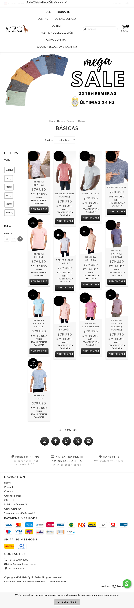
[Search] (84, 28)
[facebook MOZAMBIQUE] (55, 441)
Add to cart (39, 209)
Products (63, 11)
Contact (44, 18)
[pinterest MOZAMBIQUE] (88, 441)
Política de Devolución (56, 32)
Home (47, 11)
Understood (67, 602)
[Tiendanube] (114, 587)
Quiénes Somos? (65, 18)
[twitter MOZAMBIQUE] (77, 441)
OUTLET (57, 25)
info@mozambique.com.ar (22, 564)
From (6, 233)
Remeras (71, 121)
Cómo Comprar (56, 39)
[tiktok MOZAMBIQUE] (66, 441)
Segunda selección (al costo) (57, 46)
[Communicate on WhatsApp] (127, 583)
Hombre (61, 121)
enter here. (40, 581)
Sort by (49, 139)
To (12, 233)
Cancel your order (57, 581)
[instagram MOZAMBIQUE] (44, 441)
